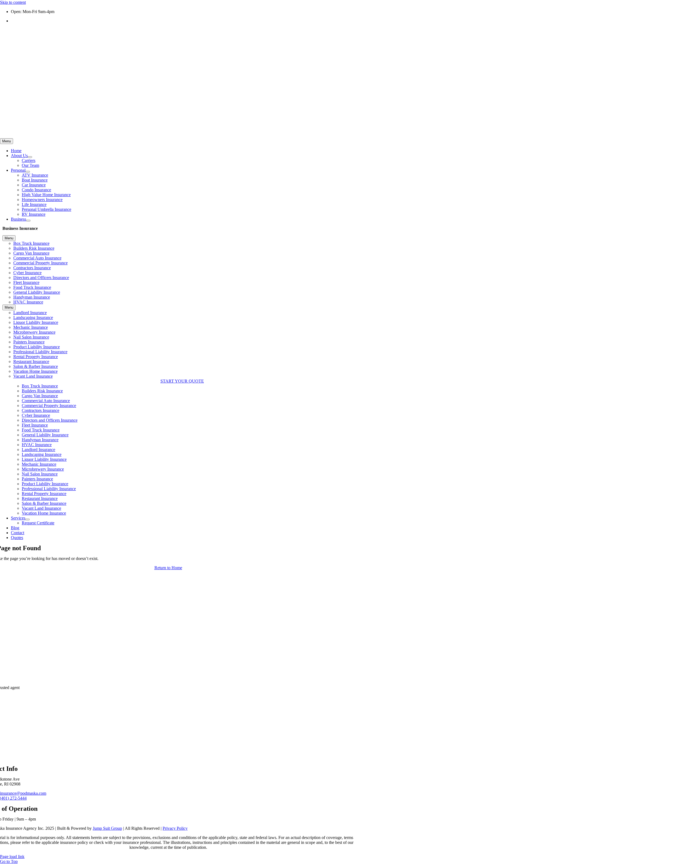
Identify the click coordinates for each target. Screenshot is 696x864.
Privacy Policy (175, 828)
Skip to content (13, 2)
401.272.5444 (23, 20)
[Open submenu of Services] (27, 519)
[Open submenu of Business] (28, 220)
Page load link (12, 856)
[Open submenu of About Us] (30, 157)
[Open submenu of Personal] (28, 172)
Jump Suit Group (107, 828)
